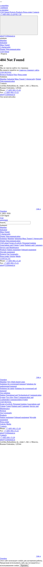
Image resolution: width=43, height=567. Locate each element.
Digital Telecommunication (10, 241)
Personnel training (29, 243)
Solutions (3, 239)
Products (9, 75)
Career (21, 245)
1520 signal (4, 243)
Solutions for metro (7, 388)
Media (18, 256)
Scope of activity (15, 243)
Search (2, 223)
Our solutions (5, 393)
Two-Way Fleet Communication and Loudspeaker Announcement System (16, 398)
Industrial (11, 79)
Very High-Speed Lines (16, 382)
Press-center (22, 75)
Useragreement (4, 219)
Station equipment (14, 250)
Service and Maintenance (9, 247)
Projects (3, 75)
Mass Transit (20, 79)
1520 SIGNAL (5, 72)
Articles (12, 256)
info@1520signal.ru (7, 36)
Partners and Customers (34, 245)
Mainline (3, 79)
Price (15, 75)
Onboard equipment (28, 250)
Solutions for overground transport (13, 384)
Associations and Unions (9, 245)
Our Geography (12, 254)
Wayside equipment (7, 252)
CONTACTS (5, 259)
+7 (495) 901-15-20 (7, 14)
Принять (24, 565)
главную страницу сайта (29, 70)
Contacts (3, 426)
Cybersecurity (30, 79)
